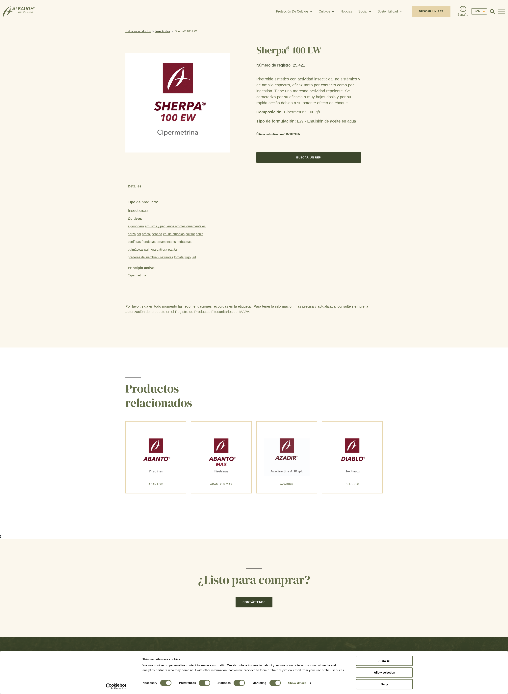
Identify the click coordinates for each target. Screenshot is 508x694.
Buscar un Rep (431, 11)
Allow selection (384, 672)
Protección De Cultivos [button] (292, 11)
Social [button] (362, 11)
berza (132, 234)
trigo (188, 257)
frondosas (149, 241)
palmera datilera (155, 249)
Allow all (384, 660)
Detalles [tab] (134, 186)
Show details (297, 683)
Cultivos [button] (324, 11)
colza (199, 234)
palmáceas (135, 249)
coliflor (190, 234)
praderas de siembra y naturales (150, 257)
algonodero (136, 226)
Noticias (346, 11)
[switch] (204, 683)
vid (194, 257)
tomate (179, 257)
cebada (157, 234)
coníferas (134, 241)
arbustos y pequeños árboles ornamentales (175, 226)
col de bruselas (174, 234)
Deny (384, 684)
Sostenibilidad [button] (388, 11)
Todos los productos (138, 31)
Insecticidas (162, 31)
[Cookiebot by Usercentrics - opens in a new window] (116, 686)
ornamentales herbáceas (174, 241)
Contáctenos (254, 602)
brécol (146, 234)
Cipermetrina (137, 275)
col (139, 234)
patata (172, 249)
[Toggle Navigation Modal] (501, 12)
